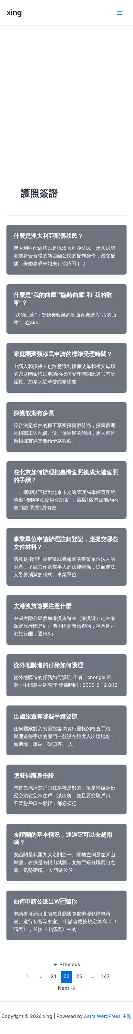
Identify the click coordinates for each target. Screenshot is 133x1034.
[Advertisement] (66, 95)
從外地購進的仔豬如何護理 (48, 664)
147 (105, 976)
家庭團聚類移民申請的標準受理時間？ (63, 353)
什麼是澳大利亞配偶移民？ (48, 235)
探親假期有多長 (34, 412)
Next (67, 988)
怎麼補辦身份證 (34, 775)
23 (79, 976)
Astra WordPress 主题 (108, 1016)
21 (53, 976)
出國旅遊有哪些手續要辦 (45, 716)
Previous (66, 964)
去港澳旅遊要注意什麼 (43, 605)
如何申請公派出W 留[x (45, 901)
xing (14, 12)
